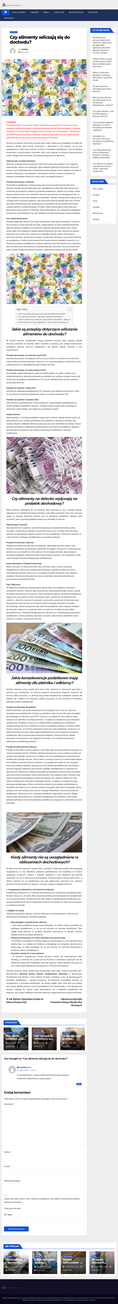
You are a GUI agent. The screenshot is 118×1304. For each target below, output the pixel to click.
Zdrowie (92, 12)
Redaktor (40, 1270)
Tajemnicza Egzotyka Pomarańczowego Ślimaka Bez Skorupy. (66, 1002)
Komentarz (9, 1104)
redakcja (24, 49)
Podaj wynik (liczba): (12, 1208)
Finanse (34, 12)
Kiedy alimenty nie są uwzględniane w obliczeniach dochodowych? (43, 322)
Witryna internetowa (12, 1181)
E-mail (7, 1166)
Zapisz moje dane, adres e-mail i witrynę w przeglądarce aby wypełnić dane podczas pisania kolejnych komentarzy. (42, 1200)
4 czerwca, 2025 (101, 1267)
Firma (46, 12)
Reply (79, 1084)
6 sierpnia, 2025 (72, 1267)
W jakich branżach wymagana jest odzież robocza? (102, 88)
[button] (68, 310)
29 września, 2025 (44, 1267)
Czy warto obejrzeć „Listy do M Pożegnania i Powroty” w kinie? (103, 113)
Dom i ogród (18, 12)
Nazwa (7, 1152)
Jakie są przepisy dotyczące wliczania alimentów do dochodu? (41, 314)
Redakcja (9, 18)
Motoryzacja (76, 12)
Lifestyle (59, 12)
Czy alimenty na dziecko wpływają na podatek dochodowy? (40, 317)
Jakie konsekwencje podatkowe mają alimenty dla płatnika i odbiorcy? (44, 319)
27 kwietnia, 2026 (15, 1267)
